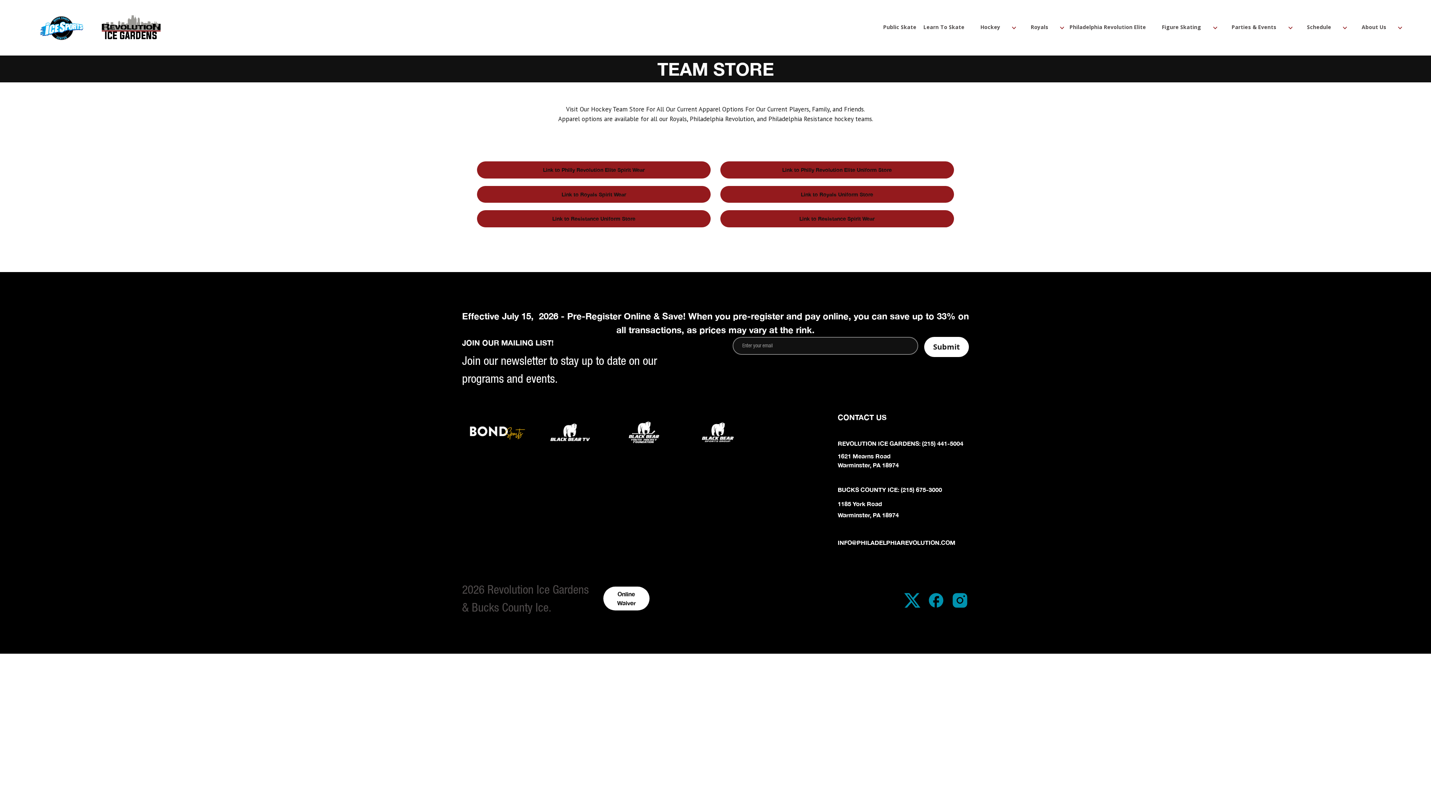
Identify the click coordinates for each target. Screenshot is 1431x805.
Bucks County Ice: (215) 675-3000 (890, 489)
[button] (991, 28)
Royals (1039, 28)
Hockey (990, 28)
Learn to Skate (943, 28)
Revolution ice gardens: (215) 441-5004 (900, 443)
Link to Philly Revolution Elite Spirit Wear (594, 170)
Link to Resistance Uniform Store (593, 218)
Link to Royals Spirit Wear (594, 194)
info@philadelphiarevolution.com (896, 542)
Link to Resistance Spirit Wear (837, 218)
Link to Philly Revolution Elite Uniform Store (837, 170)
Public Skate (899, 28)
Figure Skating (1181, 28)
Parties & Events (1254, 28)
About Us (1374, 28)
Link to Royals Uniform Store (837, 194)
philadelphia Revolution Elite (1108, 28)
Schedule (1319, 28)
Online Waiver (626, 598)
